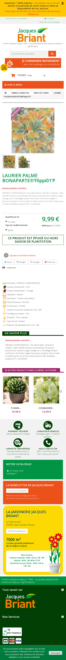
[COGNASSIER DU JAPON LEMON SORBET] (46, 390)
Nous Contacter (48, 448)
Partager (22, 262)
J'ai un (4, 67)
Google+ (36, 262)
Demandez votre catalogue (49, 22)
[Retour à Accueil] (5, 93)
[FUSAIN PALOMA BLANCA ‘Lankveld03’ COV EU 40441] (16, 390)
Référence (46, 225)
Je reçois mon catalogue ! (14, 472)
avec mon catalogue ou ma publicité (41, 62)
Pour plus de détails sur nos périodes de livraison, (33, 12)
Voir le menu (14, 84)
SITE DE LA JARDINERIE (33, 540)
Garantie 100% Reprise (18, 448)
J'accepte (55, 653)
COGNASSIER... (46, 407)
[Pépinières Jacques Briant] (33, 34)
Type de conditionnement (16, 225)
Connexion (51, 18)
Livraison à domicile (48, 431)
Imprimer (11, 267)
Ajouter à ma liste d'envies (22, 255)
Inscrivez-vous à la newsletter (16, 18)
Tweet (9, 262)
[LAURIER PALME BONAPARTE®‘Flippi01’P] (9, 162)
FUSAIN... (16, 407)
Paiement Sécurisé (18, 431)
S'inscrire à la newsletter (17, 491)
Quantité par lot (12, 217)
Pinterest (50, 262)
